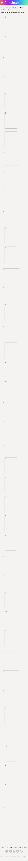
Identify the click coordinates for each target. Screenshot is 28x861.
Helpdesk (25, 847)
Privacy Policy (24, 856)
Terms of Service (17, 856)
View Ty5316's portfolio (5, 9)
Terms (6, 847)
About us (2, 847)
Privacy (10, 847)
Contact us (21, 847)
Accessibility (15, 847)
